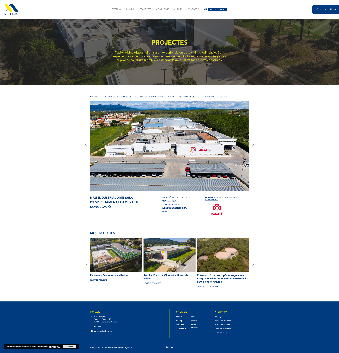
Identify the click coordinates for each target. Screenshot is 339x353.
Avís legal (218, 316)
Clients (178, 9)
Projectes (145, 9)
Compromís (162, 9)
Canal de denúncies (223, 329)
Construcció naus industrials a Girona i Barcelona (130, 97)
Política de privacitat (223, 321)
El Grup (130, 9)
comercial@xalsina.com (103, 331)
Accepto (69, 346)
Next (253, 144)
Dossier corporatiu (217, 9)
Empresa (116, 9)
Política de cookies (222, 325)
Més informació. (54, 346)
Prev (86, 144)
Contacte (193, 9)
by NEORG (129, 348)
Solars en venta (221, 333)
